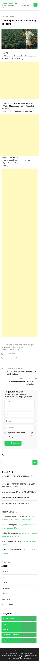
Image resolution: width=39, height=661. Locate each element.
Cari (3, 455)
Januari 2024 (6, 599)
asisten (8, 345)
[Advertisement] (19, 80)
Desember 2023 (7, 605)
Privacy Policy (19, 651)
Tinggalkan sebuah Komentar (13, 358)
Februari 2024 (7, 594)
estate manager (28, 345)
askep (15, 345)
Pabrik (6, 640)
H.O (4, 624)
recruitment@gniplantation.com (16, 160)
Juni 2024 (5, 571)
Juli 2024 (5, 566)
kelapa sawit (6, 347)
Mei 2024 (5, 577)
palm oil (16, 349)
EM (19, 345)
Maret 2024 (6, 588)
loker (13, 347)
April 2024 (5, 583)
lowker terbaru (7, 349)
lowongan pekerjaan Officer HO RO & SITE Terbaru (20, 492)
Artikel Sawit (9, 619)
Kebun (5, 629)
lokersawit (20, 347)
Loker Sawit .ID (9, 3)
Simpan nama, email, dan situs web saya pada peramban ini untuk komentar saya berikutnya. (20, 435)
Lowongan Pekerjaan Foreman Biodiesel (16, 498)
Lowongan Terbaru (8, 16)
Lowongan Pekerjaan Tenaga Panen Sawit (16, 503)
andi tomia (5, 525)
